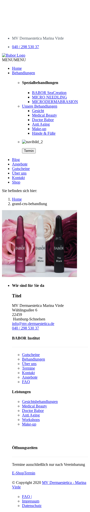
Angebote (20, 164)
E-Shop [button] (18, 473)
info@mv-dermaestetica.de (33, 323)
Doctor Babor (43, 120)
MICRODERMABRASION (55, 102)
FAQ (26, 382)
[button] (14, 60)
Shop (16, 182)
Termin (29, 151)
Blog (16, 159)
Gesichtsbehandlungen (40, 401)
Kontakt (18, 178)
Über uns (19, 173)
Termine (28, 368)
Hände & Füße (44, 133)
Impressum (30, 501)
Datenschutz (32, 505)
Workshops (31, 419)
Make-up (39, 129)
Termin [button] (29, 473)
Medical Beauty (44, 115)
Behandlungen (23, 73)
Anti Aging (41, 124)
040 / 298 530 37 (25, 47)
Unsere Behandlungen (39, 106)
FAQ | (27, 496)
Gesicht (38, 111)
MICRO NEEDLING (49, 97)
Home (17, 68)
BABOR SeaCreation (49, 93)
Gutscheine (21, 168)
